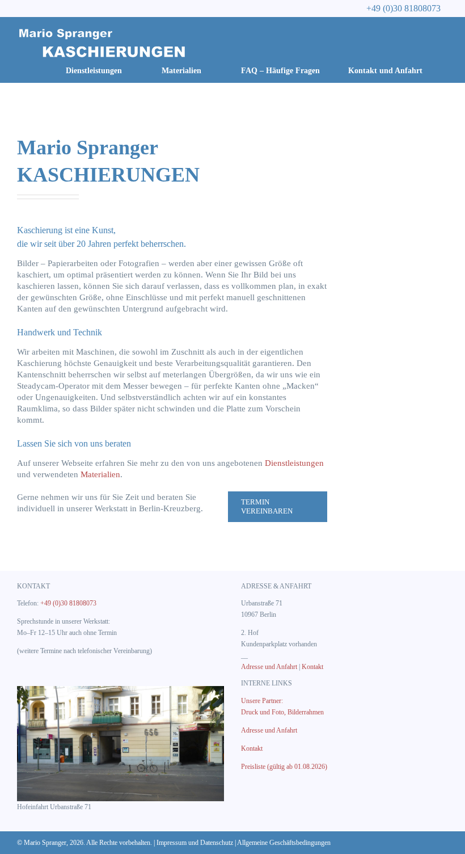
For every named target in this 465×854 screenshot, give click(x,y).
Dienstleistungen (294, 463)
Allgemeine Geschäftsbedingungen (284, 843)
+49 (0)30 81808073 (68, 603)
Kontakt (312, 667)
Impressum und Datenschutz (195, 843)
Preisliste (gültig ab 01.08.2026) (284, 767)
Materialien (100, 474)
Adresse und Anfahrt (269, 667)
